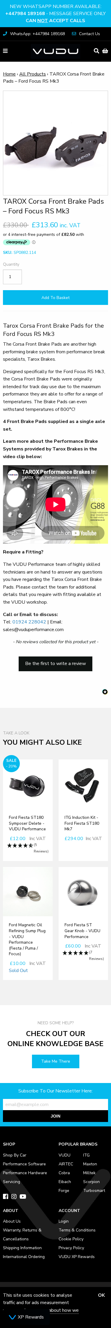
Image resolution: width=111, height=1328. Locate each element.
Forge (64, 1190)
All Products (32, 74)
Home (9, 74)
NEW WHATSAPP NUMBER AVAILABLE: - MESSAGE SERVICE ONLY (55, 13)
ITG (86, 1155)
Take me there (55, 1061)
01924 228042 (29, 622)
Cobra (64, 1173)
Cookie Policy (71, 1239)
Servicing (11, 1182)
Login (64, 1221)
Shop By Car (14, 1155)
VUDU (64, 1155)
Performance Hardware (25, 1173)
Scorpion (91, 1182)
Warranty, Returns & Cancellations (22, 1234)
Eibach (65, 1182)
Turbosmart (94, 1190)
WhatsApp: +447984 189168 (37, 34)
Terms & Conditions (77, 1230)
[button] (55, 661)
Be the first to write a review (55, 663)
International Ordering (24, 1257)
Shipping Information (22, 1248)
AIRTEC (66, 1164)
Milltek (89, 1173)
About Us (12, 1221)
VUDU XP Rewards (77, 1257)
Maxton (90, 1164)
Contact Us (89, 34)
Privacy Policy (71, 1248)
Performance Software (24, 1164)
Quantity (11, 264)
